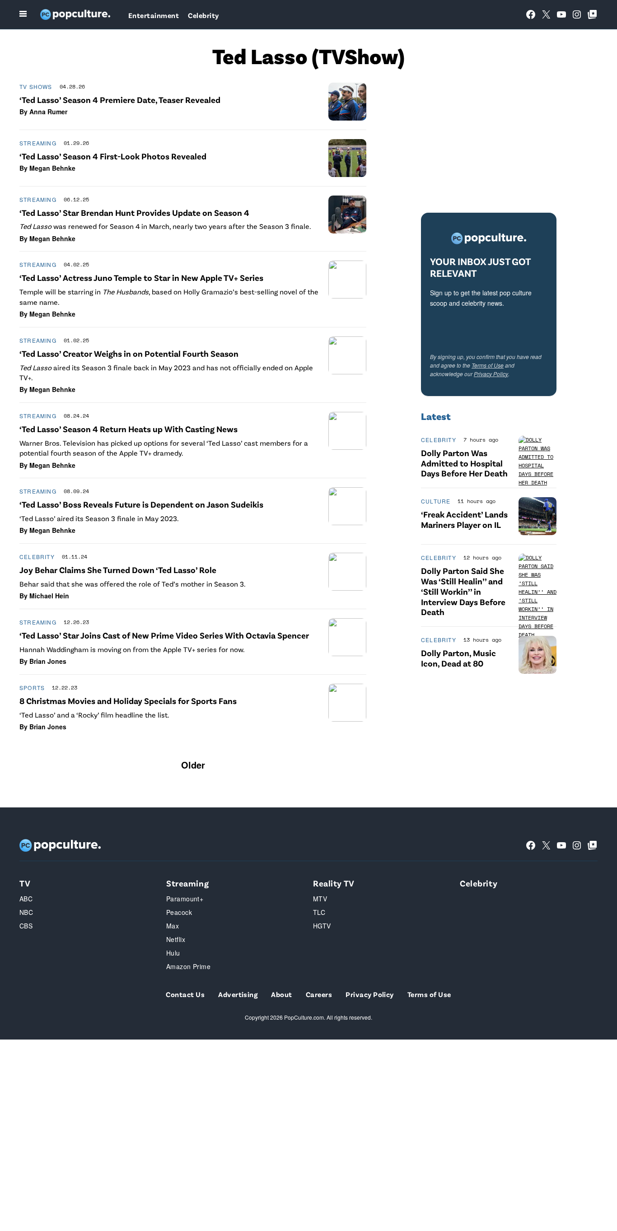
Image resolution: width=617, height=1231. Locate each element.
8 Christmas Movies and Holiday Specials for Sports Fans (128, 700)
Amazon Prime (188, 966)
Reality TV (334, 883)
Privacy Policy (491, 374)
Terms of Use (488, 365)
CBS (26, 925)
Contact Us (185, 994)
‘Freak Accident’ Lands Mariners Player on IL (464, 519)
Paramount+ (184, 898)
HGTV (322, 925)
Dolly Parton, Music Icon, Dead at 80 (458, 658)
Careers (319, 994)
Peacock (179, 912)
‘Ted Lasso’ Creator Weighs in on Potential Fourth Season (128, 353)
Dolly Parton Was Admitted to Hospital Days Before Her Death (464, 463)
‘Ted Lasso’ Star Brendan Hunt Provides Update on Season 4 (134, 212)
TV (24, 883)
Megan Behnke (52, 168)
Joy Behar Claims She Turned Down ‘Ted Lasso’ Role (117, 569)
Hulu (173, 952)
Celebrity (203, 15)
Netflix (175, 939)
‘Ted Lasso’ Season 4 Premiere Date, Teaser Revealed (119, 99)
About (281, 994)
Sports (32, 687)
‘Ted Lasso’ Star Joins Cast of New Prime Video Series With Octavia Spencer (164, 635)
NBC (26, 912)
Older (193, 764)
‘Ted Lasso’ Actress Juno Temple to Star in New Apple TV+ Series (141, 277)
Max (172, 925)
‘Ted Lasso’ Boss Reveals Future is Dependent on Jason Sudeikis (141, 504)
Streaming (37, 143)
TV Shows (35, 86)
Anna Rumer (48, 111)
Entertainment (153, 15)
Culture (435, 501)
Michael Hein (49, 595)
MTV (320, 898)
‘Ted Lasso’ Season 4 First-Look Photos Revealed (112, 156)
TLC (319, 912)
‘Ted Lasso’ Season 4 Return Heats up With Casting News (128, 429)
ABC (26, 898)
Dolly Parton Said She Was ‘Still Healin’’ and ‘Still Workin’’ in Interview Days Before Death (463, 591)
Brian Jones (47, 661)
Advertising (237, 994)
